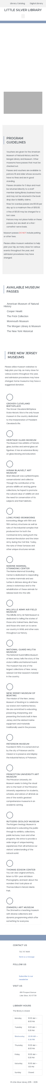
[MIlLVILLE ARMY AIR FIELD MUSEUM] (9, 603)
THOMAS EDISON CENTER (20, 869)
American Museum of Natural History (21, 305)
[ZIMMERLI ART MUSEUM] (9, 901)
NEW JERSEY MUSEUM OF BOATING (20, 694)
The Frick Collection (17, 316)
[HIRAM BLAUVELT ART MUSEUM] (9, 464)
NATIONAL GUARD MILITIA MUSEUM (21, 650)
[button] (23, 16)
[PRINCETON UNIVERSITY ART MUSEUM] (9, 768)
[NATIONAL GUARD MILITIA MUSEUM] (9, 643)
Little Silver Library (23, 10)
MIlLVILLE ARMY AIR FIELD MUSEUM (21, 610)
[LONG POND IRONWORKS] (9, 511)
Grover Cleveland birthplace (18, 404)
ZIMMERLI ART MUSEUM (20, 907)
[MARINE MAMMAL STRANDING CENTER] (9, 559)
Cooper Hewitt (14, 311)
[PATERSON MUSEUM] (9, 737)
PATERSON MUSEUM (17, 744)
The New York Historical (20, 331)
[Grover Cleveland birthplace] (9, 397)
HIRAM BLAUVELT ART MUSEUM (18, 471)
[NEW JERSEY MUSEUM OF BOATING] (9, 686)
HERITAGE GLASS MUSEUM (21, 440)
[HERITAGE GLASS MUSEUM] (9, 433)
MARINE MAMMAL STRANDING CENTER (18, 567)
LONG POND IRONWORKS (20, 517)
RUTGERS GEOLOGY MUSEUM (22, 821)
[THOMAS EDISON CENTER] (9, 863)
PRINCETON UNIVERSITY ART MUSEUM (22, 775)
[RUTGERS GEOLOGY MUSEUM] (9, 815)
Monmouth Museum (18, 321)
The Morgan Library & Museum (24, 326)
